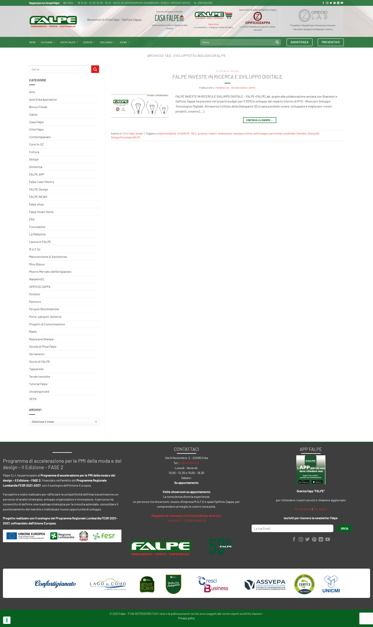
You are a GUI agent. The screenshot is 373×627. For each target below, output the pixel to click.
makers (212, 133)
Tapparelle (36, 369)
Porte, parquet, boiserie (45, 316)
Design (34, 159)
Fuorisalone (37, 227)
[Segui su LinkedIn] (338, 3)
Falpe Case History (41, 182)
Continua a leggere (259, 120)
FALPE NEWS (38, 196)
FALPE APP (36, 174)
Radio (33, 331)
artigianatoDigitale (165, 133)
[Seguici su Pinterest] (334, 3)
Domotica (35, 167)
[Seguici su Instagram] (327, 3)
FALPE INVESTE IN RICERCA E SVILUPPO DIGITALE (227, 77)
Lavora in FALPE (40, 241)
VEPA (33, 399)
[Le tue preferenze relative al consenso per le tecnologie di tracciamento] (6, 620)
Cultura (34, 152)
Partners (35, 301)
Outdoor (34, 294)
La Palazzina (37, 234)
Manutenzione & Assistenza (48, 256)
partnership (275, 133)
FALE (194, 133)
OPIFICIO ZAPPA (40, 286)
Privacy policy (186, 618)
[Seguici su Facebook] (323, 3)
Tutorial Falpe (38, 384)
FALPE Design (38, 189)
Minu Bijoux (37, 264)
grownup (202, 133)
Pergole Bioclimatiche (44, 309)
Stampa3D (313, 133)
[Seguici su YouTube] (342, 3)
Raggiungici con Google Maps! (44, 3)
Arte (32, 92)
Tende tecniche (39, 376)
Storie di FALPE (39, 361)
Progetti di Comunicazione (47, 324)
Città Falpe (36, 129)
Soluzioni (106, 42)
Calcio (33, 114)
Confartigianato (40, 137)
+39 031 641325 (189, 463)
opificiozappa (260, 133)
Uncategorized (39, 391)
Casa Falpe (36, 122)
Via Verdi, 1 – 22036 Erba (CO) (186, 520)
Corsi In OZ (36, 144)
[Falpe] (53, 21)
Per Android (303, 509)
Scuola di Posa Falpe (43, 346)
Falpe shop (36, 204)
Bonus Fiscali (38, 107)
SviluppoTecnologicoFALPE (125, 137)
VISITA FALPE (68, 42)
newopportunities (242, 133)
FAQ (31, 219)
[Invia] (277, 42)
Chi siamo (46, 42)
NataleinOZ (36, 279)
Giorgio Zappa (247, 88)
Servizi (87, 42)
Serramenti (36, 354)
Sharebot (301, 133)
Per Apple (320, 509)
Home (32, 42)
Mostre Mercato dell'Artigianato (50, 271)
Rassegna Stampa (41, 339)
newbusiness (225, 133)
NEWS (123, 42)
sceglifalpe (289, 133)
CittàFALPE (183, 133)
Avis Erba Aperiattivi (43, 99)
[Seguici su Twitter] (331, 3)
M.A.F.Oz (34, 249)
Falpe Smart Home (41, 212)
